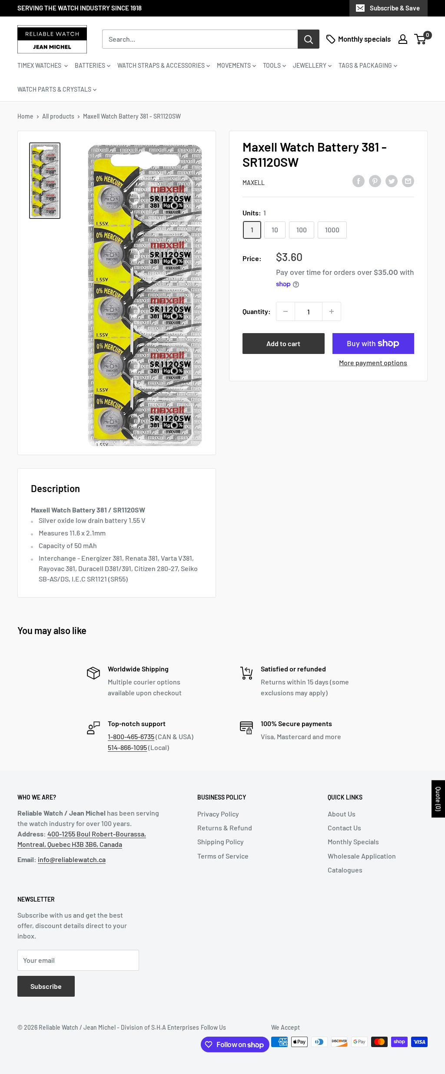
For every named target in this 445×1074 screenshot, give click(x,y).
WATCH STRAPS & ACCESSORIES (161, 65)
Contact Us (344, 827)
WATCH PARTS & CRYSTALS (54, 89)
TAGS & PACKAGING (365, 65)
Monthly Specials (353, 841)
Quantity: (256, 311)
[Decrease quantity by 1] (285, 311)
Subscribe (46, 986)
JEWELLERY (309, 65)
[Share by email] (408, 181)
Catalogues (345, 870)
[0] (420, 39)
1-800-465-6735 (131, 736)
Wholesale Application (362, 856)
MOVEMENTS (234, 65)
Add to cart (283, 343)
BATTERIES (90, 65)
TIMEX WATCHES (40, 65)
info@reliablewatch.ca (72, 859)
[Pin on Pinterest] (375, 181)
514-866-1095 (127, 747)
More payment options (373, 362)
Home (25, 116)
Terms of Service (223, 856)
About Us (341, 814)
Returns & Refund (224, 827)
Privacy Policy (218, 814)
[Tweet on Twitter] (391, 181)
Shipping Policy (220, 841)
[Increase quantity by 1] (331, 311)
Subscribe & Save (395, 8)
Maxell (253, 182)
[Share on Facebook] (358, 181)
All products (58, 116)
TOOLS (272, 65)
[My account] (403, 39)
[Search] (308, 39)
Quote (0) (438, 798)
